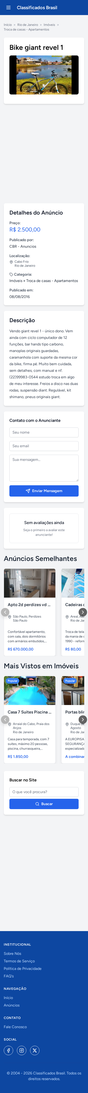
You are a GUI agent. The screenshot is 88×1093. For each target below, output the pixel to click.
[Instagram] (21, 1050)
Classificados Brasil (37, 7)
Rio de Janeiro (27, 25)
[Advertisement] (44, 154)
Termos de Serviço (19, 961)
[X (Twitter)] (34, 1050)
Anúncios (11, 1005)
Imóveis (49, 25)
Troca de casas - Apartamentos (26, 29)
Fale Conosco (15, 1027)
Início (8, 25)
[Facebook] (8, 1050)
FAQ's (9, 976)
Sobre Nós (12, 953)
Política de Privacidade (23, 968)
